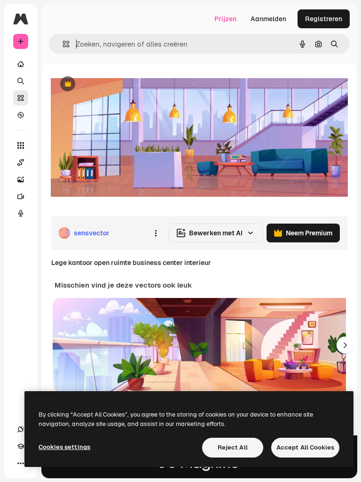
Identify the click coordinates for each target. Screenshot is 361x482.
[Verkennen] (20, 114)
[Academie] (20, 446)
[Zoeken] (20, 80)
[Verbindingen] (20, 429)
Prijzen (225, 19)
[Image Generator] (20, 179)
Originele (112, 84)
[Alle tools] (20, 145)
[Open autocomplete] (62, 44)
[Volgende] (345, 345)
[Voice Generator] (20, 213)
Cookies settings (64, 447)
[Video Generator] (20, 196)
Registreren (323, 19)
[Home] (20, 64)
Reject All (233, 447)
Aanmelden (268, 19)
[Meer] (20, 463)
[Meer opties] (155, 233)
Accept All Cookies (305, 447)
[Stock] (20, 97)
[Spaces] (20, 162)
